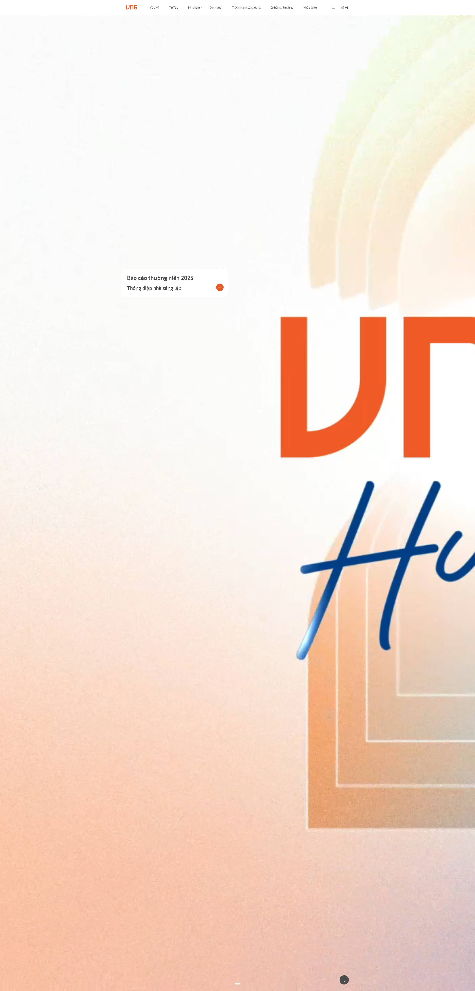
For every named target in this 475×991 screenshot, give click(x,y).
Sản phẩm (194, 7)
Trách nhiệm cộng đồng (246, 7)
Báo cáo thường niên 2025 (160, 277)
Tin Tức (173, 7)
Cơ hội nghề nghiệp (282, 7)
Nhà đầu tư (310, 7)
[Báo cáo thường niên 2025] (237, 503)
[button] (237, 984)
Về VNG (154, 7)
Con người (216, 7)
